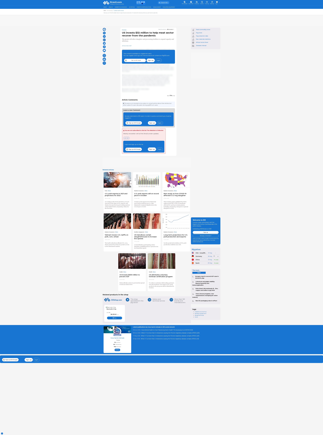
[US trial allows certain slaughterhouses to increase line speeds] (147, 221)
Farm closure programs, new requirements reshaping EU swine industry (205, 295)
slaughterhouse (199, 315)
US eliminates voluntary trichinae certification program (161, 276)
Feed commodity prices (203, 29)
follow (117, 349)
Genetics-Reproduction (144, 7)
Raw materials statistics (203, 39)
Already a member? (205, 236)
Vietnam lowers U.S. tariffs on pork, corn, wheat (116, 236)
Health (111, 7)
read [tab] (199, 272)
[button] (135, 60)
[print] (104, 59)
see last (126, 138)
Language (170, 29)
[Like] (104, 63)
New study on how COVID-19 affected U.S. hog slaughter (175, 194)
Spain (197, 263)
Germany (199, 256)
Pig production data (202, 36)
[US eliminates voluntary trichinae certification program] (161, 261)
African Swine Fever (202, 42)
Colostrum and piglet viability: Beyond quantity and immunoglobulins (203, 283)
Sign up (151, 60)
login (158, 60)
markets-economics (201, 311)
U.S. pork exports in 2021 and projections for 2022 (116, 194)
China (198, 259)
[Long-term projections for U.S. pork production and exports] (176, 221)
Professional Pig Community (117, 4)
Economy (124, 30)
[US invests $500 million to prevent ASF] (132, 261)
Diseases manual (201, 45)
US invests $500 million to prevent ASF (129, 276)
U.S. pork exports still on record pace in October (146, 194)
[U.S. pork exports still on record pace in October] (147, 180)
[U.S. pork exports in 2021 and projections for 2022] (117, 180)
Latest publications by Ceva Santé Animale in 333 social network (154, 327)
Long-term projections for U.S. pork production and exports (176, 236)
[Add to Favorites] (104, 55)
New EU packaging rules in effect (206, 300)
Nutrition (132, 7)
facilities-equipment (200, 313)
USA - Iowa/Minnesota (201, 253)
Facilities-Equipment (169, 7)
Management (157, 7)
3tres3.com (116, 2)
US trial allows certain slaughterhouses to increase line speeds (145, 237)
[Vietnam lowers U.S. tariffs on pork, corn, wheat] (117, 221)
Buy (115, 318)
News (105, 7)
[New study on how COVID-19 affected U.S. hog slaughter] (176, 180)
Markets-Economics (121, 7)
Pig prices (199, 33)
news (196, 317)
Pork (106, 190)
